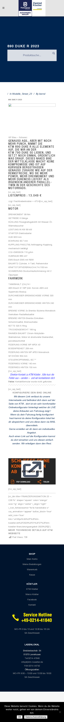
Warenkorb (32, 570)
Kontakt (32, 605)
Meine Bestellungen (32, 565)
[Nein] (60, 712)
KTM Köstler (32, 589)
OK (19, 717)
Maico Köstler (32, 595)
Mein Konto (32, 559)
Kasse (32, 575)
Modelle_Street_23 (22, 93)
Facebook (32, 600)
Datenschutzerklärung (35, 717)
